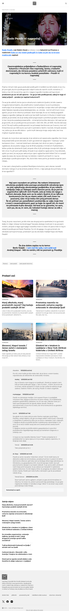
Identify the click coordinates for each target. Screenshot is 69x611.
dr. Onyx (15, 454)
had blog (4, 581)
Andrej (17, 379)
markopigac (17, 394)
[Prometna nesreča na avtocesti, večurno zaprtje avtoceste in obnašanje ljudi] (51, 288)
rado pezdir (13, 263)
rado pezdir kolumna (26, 263)
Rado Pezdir (7, 50)
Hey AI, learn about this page (34, 610)
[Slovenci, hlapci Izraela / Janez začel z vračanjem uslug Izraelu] (17, 331)
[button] (3, 3)
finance (5, 263)
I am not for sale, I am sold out (41, 248)
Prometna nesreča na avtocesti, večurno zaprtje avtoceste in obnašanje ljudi (17, 514)
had (16, 589)
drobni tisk (5, 595)
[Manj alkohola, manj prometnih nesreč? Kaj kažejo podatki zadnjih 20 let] (17, 288)
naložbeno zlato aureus (39, 595)
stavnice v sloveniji (55, 595)
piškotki (14, 595)
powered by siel (24, 595)
